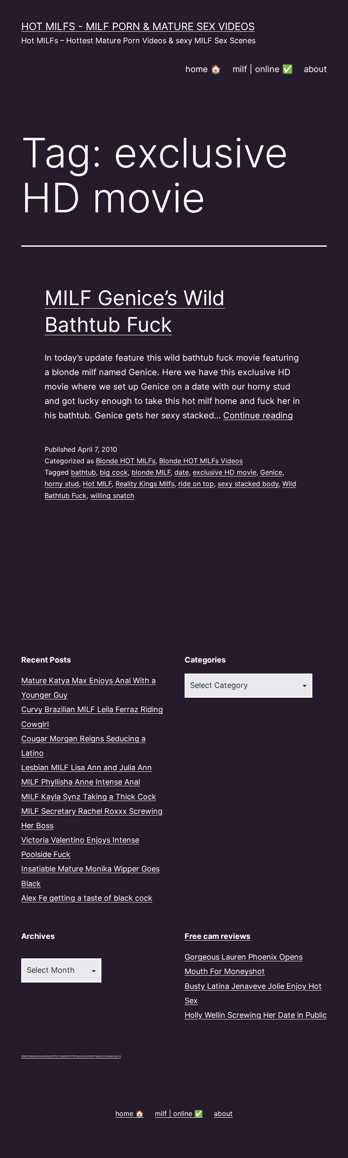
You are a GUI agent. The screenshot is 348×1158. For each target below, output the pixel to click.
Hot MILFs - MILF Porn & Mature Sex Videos (138, 26)
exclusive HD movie (224, 472)
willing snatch (112, 495)
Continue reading (258, 415)
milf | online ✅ (263, 69)
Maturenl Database (28, 1056)
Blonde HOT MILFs (125, 461)
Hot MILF (97, 483)
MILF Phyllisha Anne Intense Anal (80, 781)
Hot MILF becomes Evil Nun (99, 1056)
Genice (271, 472)
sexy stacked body (248, 483)
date (181, 472)
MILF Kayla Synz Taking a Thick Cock (88, 796)
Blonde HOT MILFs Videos (201, 461)
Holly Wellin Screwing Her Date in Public (256, 1014)
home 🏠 (203, 69)
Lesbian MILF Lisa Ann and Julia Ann (86, 767)
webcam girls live (115, 1056)
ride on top (196, 483)
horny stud (62, 483)
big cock (114, 472)
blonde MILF (151, 472)
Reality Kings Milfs (144, 483)
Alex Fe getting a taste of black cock (86, 898)
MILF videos (60, 1056)
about (315, 69)
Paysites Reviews (82, 1056)
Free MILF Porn (70, 1056)
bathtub (83, 472)
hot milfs (38, 1056)
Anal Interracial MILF (48, 1056)
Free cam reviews (217, 936)
